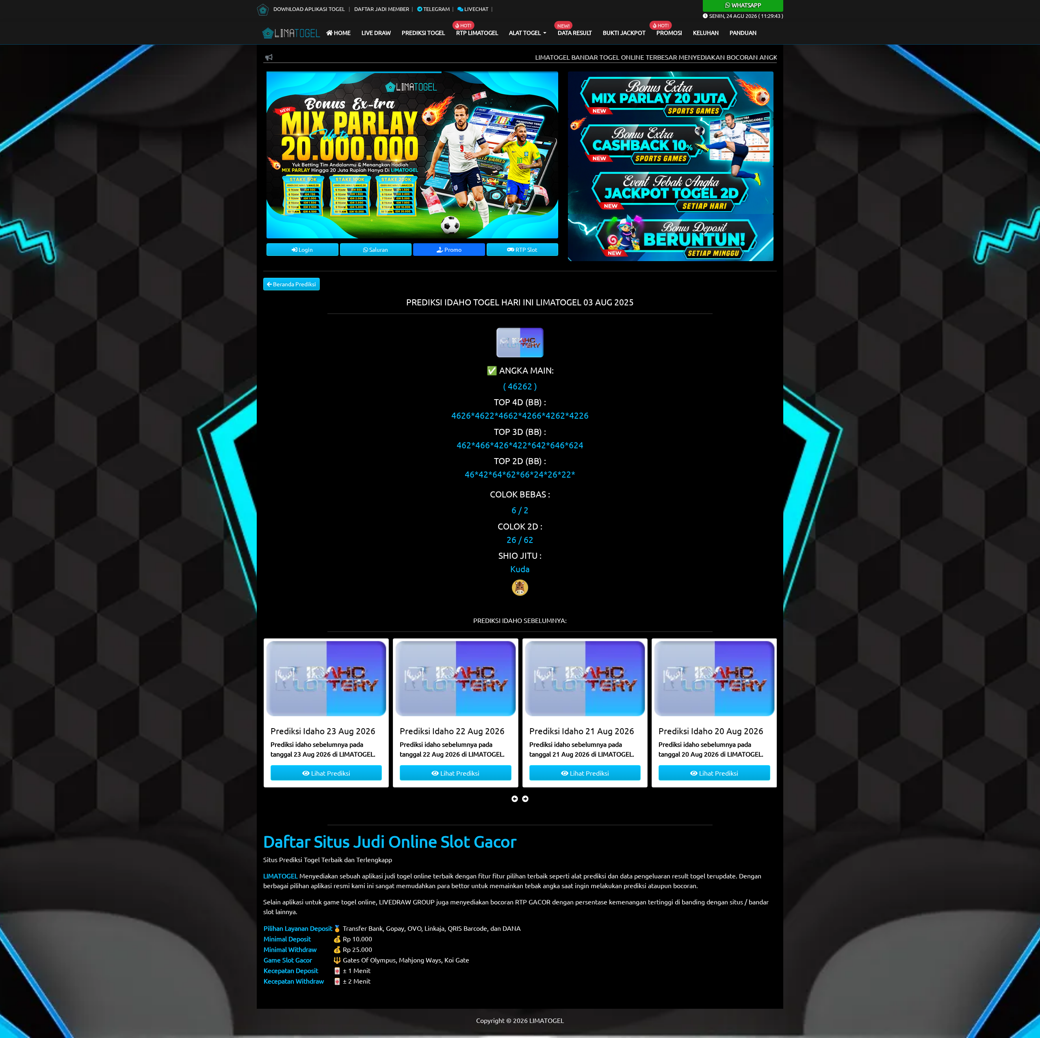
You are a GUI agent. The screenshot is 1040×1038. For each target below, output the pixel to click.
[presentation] (514, 798)
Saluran (378, 249)
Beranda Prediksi (294, 284)
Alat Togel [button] (525, 32)
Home (342, 32)
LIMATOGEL (280, 875)
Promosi (669, 32)
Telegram (436, 8)
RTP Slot (525, 249)
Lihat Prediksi (329, 773)
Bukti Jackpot (624, 32)
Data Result (575, 32)
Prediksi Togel (423, 32)
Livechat (475, 8)
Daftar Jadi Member (381, 8)
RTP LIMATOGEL (477, 32)
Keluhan (706, 32)
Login (305, 249)
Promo (452, 249)
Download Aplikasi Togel (309, 8)
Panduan (743, 32)
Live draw (376, 32)
